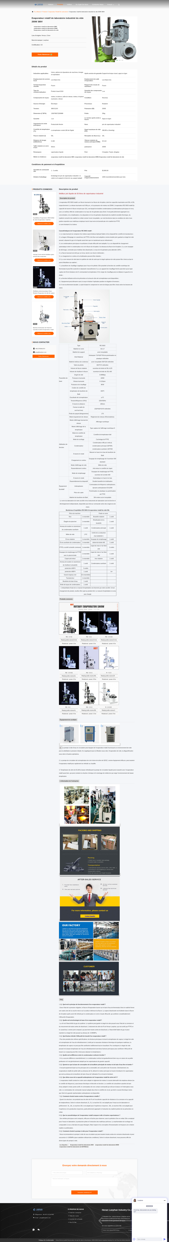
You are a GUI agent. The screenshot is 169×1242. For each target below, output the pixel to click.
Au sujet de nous (82, 4)
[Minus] (165, 1200)
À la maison (37, 11)
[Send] (164, 1239)
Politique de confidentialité (46, 1240)
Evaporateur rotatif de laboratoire (58, 11)
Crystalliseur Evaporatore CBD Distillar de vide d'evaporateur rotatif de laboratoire (43, 219)
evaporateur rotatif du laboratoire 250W (107, 1145)
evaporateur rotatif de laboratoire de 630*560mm (74, 1146)
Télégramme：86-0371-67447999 (44, 1214)
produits (44, 11)
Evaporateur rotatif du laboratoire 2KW (81, 1145)
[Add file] (134, 1239)
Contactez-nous (97, 4)
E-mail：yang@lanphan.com (42, 1217)
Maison (50, 4)
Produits (60, 4)
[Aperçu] (38, 4)
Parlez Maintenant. (44, 54)
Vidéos (69, 4)
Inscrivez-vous (132, 1230)
